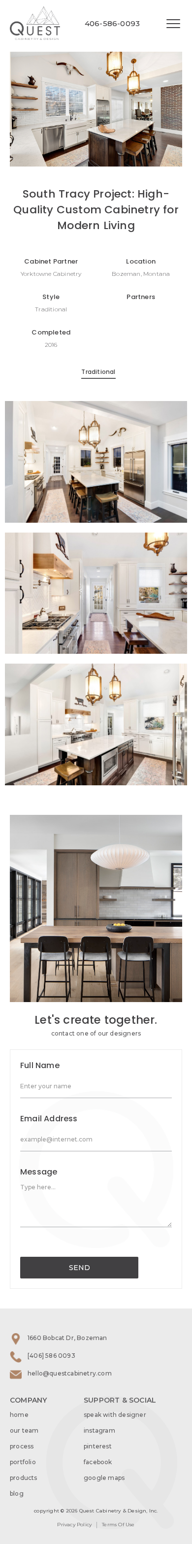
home (19, 1414)
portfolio (23, 1462)
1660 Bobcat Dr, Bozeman (67, 1338)
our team (24, 1430)
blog (17, 1493)
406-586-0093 (112, 23)
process (21, 1446)
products (23, 1477)
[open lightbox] (96, 83)
